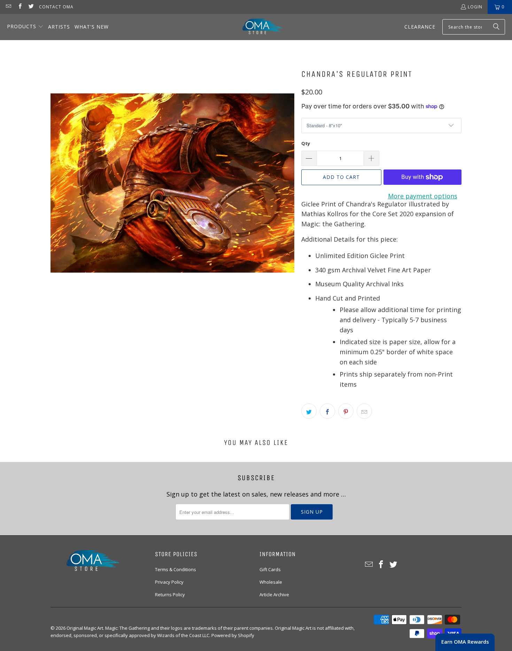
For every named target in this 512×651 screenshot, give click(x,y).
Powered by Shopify (232, 635)
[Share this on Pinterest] (346, 411)
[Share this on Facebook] (327, 411)
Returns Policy (170, 594)
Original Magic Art (85, 628)
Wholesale (270, 582)
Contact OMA (56, 7)
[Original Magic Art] (258, 27)
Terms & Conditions (175, 569)
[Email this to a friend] (364, 411)
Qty (305, 143)
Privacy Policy (169, 582)
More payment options (422, 196)
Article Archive (274, 594)
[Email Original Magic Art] (8, 7)
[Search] (496, 27)
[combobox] (473, 27)
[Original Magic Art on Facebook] (19, 7)
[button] (25, 27)
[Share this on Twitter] (309, 411)
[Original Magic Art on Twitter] (31, 7)
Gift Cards (270, 569)
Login (475, 7)
